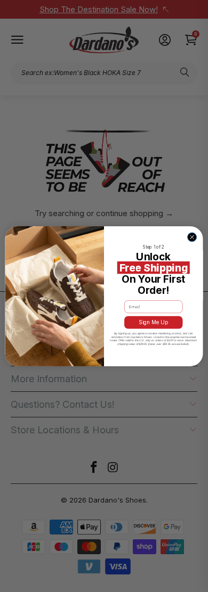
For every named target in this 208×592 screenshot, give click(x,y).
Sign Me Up (153, 322)
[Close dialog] (191, 236)
